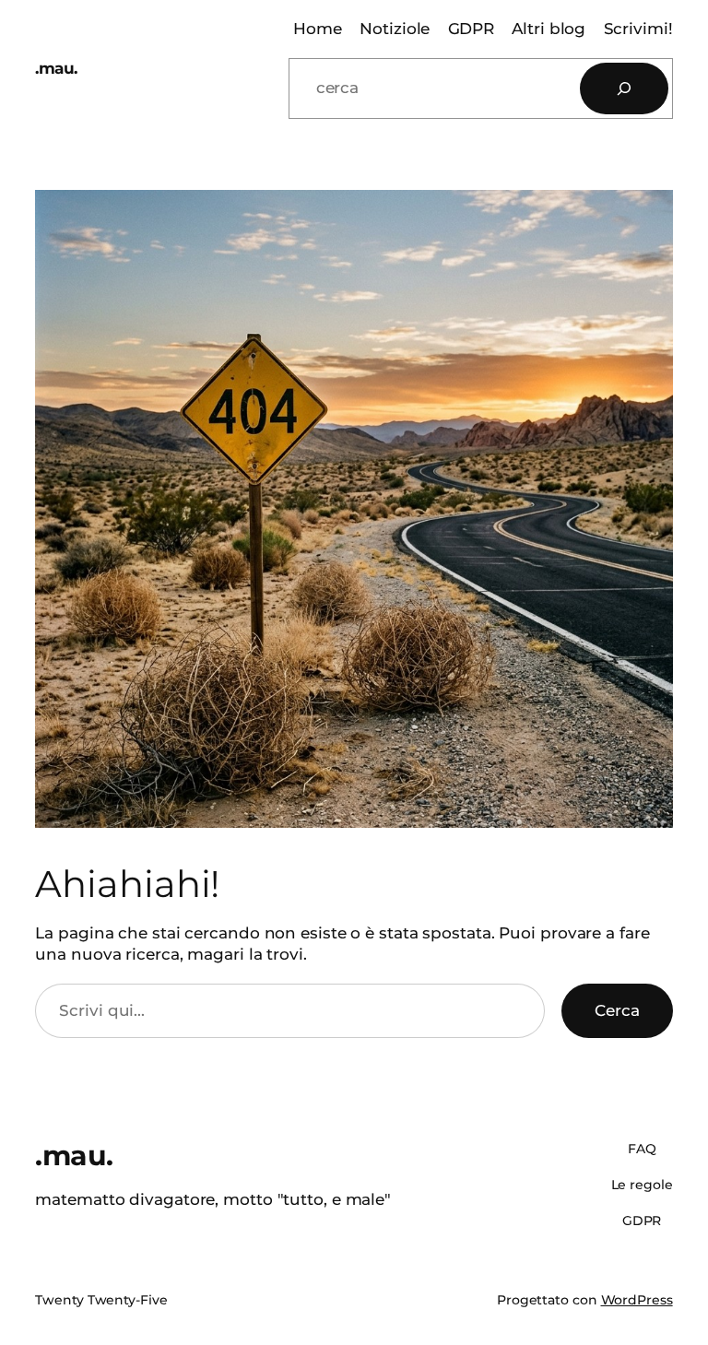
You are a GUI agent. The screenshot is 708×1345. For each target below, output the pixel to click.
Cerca (617, 1010)
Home (317, 28)
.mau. (56, 68)
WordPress (637, 1300)
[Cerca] (624, 88)
